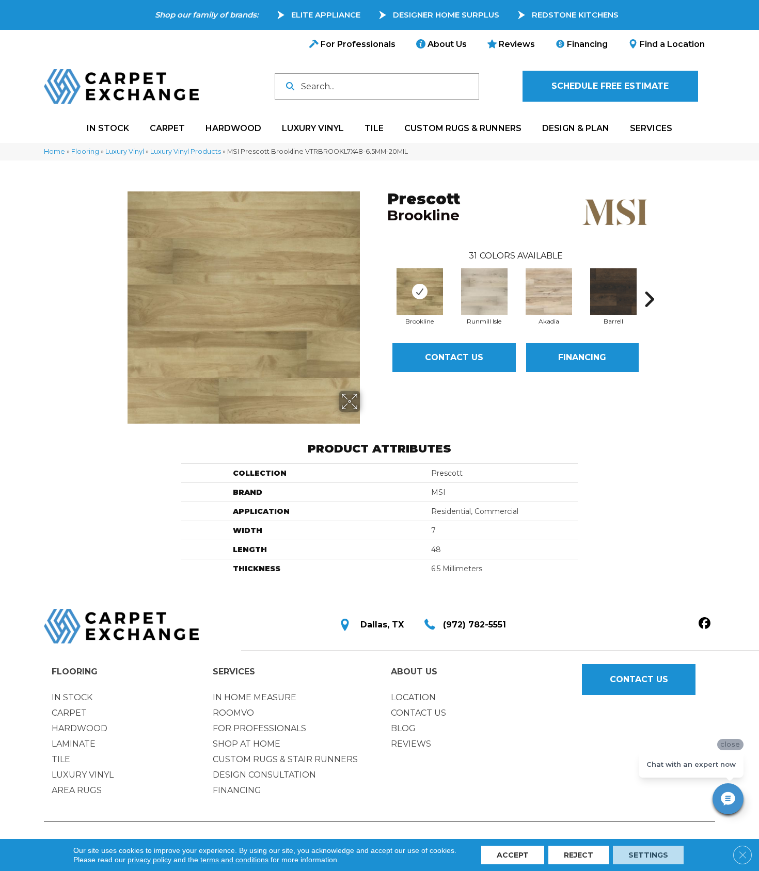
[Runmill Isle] (484, 291)
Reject (578, 855)
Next (649, 284)
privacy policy (149, 860)
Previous (382, 284)
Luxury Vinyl (124, 151)
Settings (648, 855)
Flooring (85, 151)
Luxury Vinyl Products (185, 151)
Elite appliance (325, 15)
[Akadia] (549, 291)
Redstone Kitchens (575, 15)
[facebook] (704, 624)
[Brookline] (420, 291)
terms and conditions (234, 860)
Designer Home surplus (446, 15)
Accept (513, 855)
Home (54, 151)
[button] (610, 86)
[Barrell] (613, 291)
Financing (582, 357)
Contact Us (454, 357)
